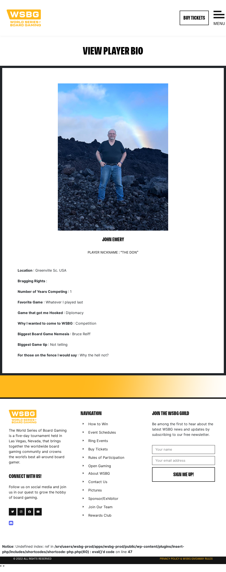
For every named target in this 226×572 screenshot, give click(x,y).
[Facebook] (29, 512)
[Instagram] (21, 512)
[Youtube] (38, 512)
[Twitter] (12, 512)
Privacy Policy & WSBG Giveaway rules (186, 559)
